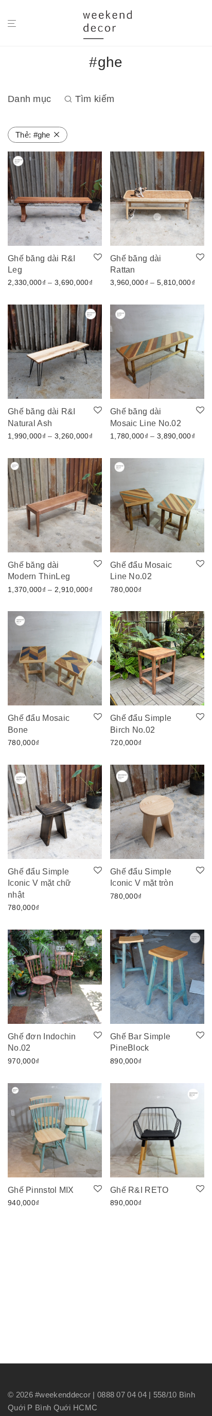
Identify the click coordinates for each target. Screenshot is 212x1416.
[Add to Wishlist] (98, 257)
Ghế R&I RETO (139, 1190)
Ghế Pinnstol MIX (41, 1190)
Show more (24, 282)
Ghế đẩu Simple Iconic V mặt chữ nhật (40, 883)
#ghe (32, 134)
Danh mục (29, 99)
